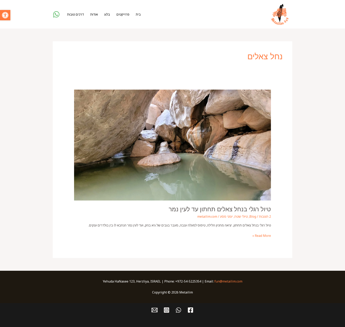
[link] (5, 15)
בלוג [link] (107, 14)
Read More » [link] (261, 235)
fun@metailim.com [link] (228, 281)
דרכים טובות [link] (75, 14)
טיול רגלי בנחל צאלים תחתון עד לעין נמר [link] (220, 209)
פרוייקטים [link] (122, 14)
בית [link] (138, 14)
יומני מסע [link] (226, 216)
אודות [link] (94, 14)
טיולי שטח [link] (241, 216)
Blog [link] (252, 216)
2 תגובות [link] (265, 216)
